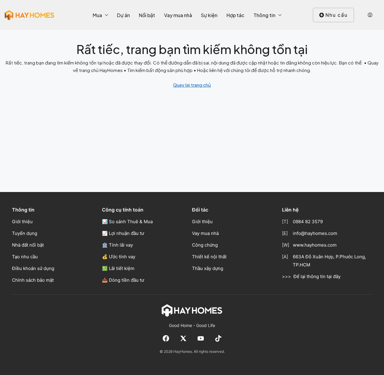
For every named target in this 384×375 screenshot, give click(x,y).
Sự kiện (209, 15)
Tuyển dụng (24, 233)
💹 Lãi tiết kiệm (118, 268)
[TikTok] (218, 338)
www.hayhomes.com (315, 245)
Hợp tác (235, 15)
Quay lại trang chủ (192, 85)
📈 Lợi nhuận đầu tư (123, 233)
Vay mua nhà (178, 15)
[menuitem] (370, 15)
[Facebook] (166, 338)
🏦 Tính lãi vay (117, 245)
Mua (97, 15)
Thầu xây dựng (207, 268)
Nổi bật (147, 15)
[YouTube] (200, 338)
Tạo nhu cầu (25, 257)
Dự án (123, 15)
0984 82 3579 (308, 221)
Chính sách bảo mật (33, 280)
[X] (183, 338)
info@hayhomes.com (315, 233)
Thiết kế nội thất (209, 257)
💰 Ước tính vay (118, 257)
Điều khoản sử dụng (33, 268)
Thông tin (264, 15)
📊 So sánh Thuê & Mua (127, 221)
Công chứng (205, 245)
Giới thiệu (22, 221)
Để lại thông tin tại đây (316, 276)
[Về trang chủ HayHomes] (192, 310)
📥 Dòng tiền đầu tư (123, 280)
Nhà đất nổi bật (28, 245)
